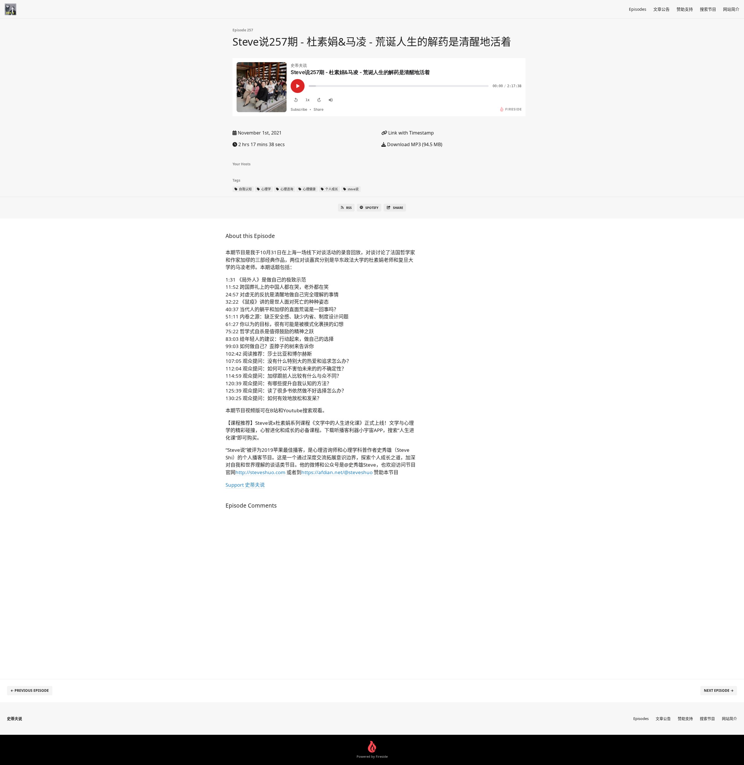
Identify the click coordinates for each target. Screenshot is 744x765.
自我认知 (245, 189)
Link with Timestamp (410, 133)
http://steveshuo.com (260, 472)
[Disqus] (321, 591)
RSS (349, 207)
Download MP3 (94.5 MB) (414, 144)
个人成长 (331, 189)
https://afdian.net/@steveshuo (337, 472)
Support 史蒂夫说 (245, 484)
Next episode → (719, 690)
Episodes (637, 9)
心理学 (265, 189)
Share (398, 207)
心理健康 (309, 189)
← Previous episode (29, 690)
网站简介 (731, 9)
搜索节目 (708, 9)
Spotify (371, 207)
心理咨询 (286, 189)
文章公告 (661, 9)
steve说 (353, 189)
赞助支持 (685, 9)
